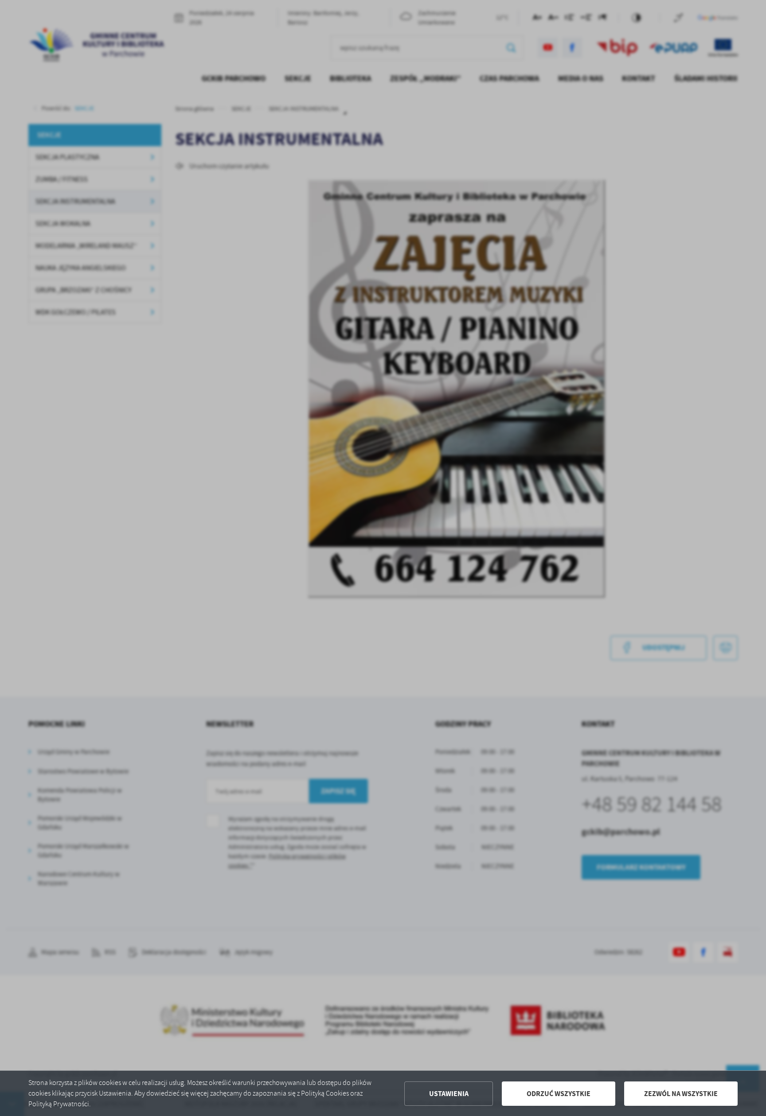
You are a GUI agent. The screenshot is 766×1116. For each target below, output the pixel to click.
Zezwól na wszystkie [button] (681, 1093)
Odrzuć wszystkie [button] (558, 1093)
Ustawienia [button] (449, 1093)
